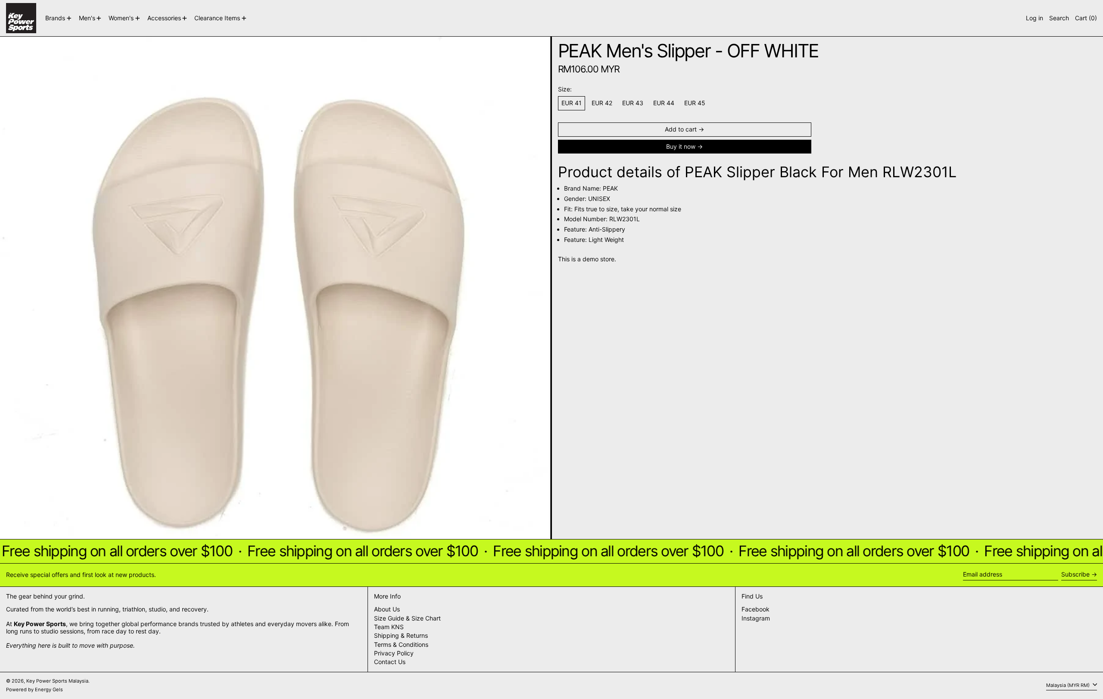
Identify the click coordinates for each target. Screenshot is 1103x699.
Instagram (756, 618)
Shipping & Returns (401, 635)
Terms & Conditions (401, 644)
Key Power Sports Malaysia (57, 681)
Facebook (756, 609)
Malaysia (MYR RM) (1068, 685)
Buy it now (680, 146)
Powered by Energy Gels (34, 689)
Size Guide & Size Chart (407, 618)
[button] (1059, 18)
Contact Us (389, 661)
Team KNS (389, 626)
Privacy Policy (394, 653)
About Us (387, 609)
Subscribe (1075, 574)
